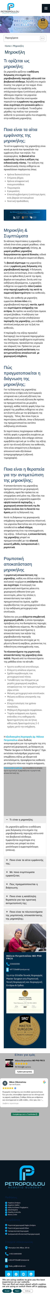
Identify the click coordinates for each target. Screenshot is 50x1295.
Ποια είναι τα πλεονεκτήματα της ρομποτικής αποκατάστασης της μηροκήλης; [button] (24, 915)
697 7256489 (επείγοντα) (19, 970)
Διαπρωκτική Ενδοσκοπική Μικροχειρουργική (24, 1234)
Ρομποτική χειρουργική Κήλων (18, 1228)
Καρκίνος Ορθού (13, 1205)
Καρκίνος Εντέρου (14, 1203)
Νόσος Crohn (12, 1215)
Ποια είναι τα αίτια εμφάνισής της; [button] (24, 862)
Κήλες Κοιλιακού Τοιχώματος (18, 1207)
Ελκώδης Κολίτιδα (14, 1212)
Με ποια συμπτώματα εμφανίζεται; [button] (20, 874)
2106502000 (15, 964)
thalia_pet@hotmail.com (17, 1266)
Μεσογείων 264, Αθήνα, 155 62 (18, 1248)
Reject (17, 1291)
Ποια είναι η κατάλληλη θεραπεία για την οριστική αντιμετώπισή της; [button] (21, 900)
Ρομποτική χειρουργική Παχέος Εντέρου (22, 1225)
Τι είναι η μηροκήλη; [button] (21, 819)
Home (8, 45)
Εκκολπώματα (13, 1210)
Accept (7, 1291)
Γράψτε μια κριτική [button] (24, 1071)
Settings (27, 1291)
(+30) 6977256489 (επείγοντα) (18, 1260)
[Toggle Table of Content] (41, 38)
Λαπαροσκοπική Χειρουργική (18, 1231)
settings (42, 1286)
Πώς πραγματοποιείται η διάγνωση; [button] (22, 886)
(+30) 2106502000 (15, 1254)
